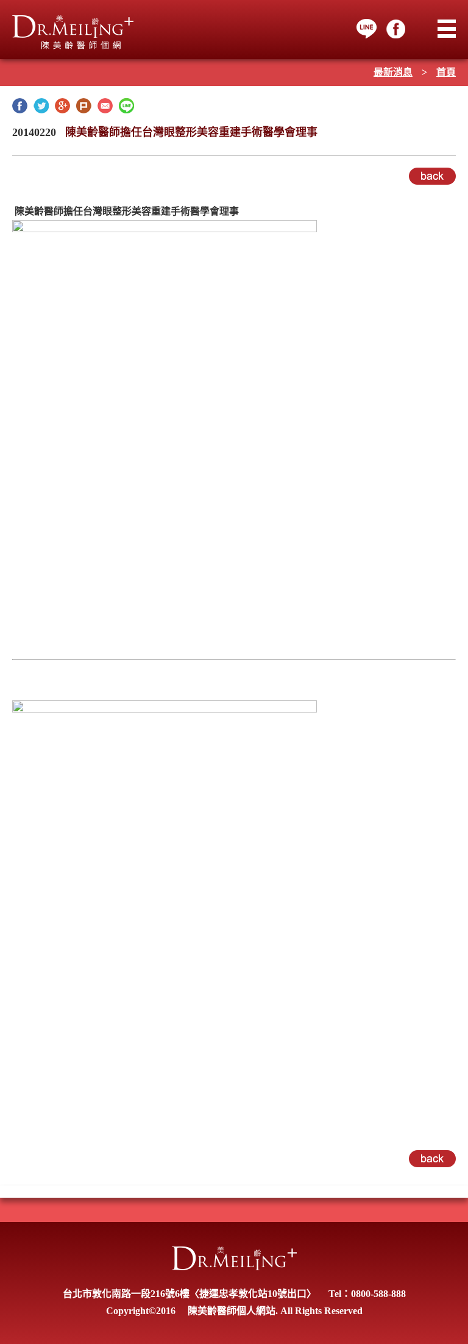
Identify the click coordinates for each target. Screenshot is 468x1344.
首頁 (446, 72)
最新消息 (393, 72)
